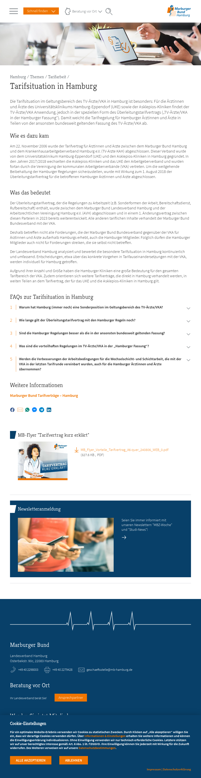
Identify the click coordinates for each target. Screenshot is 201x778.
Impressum (154, 769)
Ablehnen (73, 760)
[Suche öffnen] (110, 11)
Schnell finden (37, 11)
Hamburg (18, 76)
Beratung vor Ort (84, 11)
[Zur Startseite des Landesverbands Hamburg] (178, 14)
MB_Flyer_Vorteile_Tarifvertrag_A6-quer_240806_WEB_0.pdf (124, 449)
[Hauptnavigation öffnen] (14, 10)
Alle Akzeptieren (31, 760)
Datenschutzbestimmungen (97, 748)
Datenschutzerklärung (177, 769)
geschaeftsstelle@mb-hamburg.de (109, 669)
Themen (37, 76)
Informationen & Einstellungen (105, 736)
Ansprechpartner (70, 697)
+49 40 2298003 (28, 669)
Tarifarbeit (57, 76)
